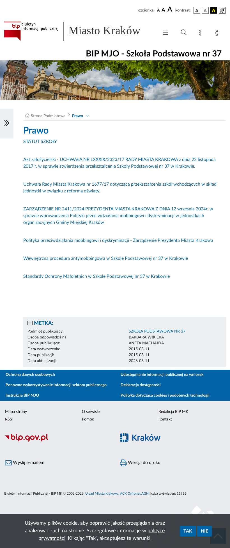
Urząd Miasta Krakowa (101, 493)
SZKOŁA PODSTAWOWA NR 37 (157, 331)
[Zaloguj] (217, 34)
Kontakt (165, 419)
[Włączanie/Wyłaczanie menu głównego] (165, 33)
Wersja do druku (143, 462)
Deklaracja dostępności (141, 385)
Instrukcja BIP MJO (22, 395)
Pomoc (88, 419)
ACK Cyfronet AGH (134, 493)
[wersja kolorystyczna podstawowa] (197, 10)
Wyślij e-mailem (28, 462)
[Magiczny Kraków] (172, 440)
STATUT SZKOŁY (40, 141)
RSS (8, 419)
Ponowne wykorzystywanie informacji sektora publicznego (56, 385)
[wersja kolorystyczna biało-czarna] (205, 10)
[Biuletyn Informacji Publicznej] (57, 440)
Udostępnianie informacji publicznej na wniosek (162, 375)
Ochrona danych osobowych (30, 375)
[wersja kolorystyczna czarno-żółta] (213, 10)
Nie (204, 531)
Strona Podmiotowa (48, 116)
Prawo (77, 116)
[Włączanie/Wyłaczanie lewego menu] (6, 123)
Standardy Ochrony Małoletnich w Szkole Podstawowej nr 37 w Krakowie (96, 276)
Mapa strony (16, 412)
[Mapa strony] (201, 34)
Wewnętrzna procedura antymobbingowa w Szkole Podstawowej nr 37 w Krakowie (105, 258)
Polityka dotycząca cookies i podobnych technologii (165, 395)
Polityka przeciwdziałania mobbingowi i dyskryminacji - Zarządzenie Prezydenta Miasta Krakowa (118, 240)
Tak (187, 531)
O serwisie (91, 412)
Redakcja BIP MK (173, 412)
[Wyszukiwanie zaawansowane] (184, 32)
